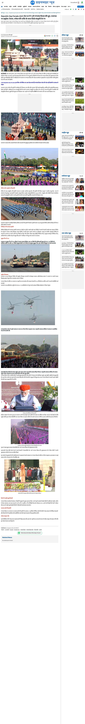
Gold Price (33, 9)
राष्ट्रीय (10, 7)
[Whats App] (52, 36)
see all (81, 176)
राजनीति (14, 7)
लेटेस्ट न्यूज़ (65, 35)
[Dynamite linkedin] (76, 9)
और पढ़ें (81, 35)
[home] (2, 7)
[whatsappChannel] (82, 2)
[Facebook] (55, 36)
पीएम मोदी (36, 530)
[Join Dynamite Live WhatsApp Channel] (71, 9)
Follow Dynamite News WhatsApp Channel (31, 533)
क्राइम (42, 7)
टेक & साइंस (63, 7)
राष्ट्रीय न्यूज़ (65, 133)
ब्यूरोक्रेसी (25, 7)
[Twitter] (57, 36)
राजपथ (40, 530)
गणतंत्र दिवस (23, 530)
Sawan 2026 (26, 9)
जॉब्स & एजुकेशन (56, 7)
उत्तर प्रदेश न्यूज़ (66, 233)
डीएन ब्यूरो (10, 35)
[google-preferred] (47, 36)
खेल (46, 7)
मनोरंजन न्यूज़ (66, 176)
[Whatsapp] (19, 533)
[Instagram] (83, 9)
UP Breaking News (6, 9)
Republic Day (17, 530)
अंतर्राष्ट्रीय (20, 7)
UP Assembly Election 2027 (17, 9)
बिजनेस (49, 7)
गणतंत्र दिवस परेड (29, 530)
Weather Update (40, 9)
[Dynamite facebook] (81, 9)
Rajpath (11, 530)
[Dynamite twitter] (73, 9)
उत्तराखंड (29, 7)
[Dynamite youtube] (79, 9)
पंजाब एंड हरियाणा (36, 7)
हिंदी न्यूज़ (3, 13)
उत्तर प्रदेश (6, 7)
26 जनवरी (7, 530)
